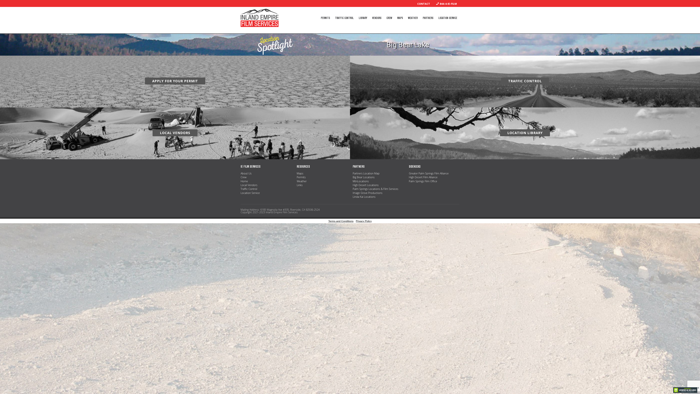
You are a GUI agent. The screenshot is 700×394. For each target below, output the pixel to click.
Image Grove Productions (367, 193)
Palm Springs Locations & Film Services (375, 189)
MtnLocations (361, 181)
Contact (423, 3)
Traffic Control (249, 189)
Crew (243, 177)
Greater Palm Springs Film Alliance (429, 173)
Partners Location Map (366, 173)
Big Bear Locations (364, 177)
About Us (246, 173)
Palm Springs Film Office (423, 181)
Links (300, 185)
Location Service (250, 193)
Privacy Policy (364, 221)
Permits (301, 177)
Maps (300, 173)
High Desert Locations (366, 185)
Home (244, 181)
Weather (302, 181)
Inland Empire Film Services (260, 18)
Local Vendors (249, 185)
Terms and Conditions (340, 221)
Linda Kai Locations (364, 196)
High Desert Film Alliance (423, 177)
